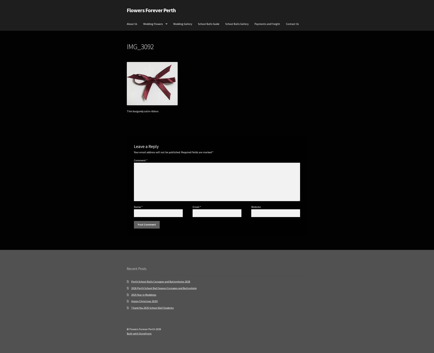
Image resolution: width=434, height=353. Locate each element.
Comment (140, 160)
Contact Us (292, 24)
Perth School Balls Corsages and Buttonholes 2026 (160, 281)
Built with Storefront (139, 333)
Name (138, 207)
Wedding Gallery (182, 24)
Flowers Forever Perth (151, 10)
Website (256, 207)
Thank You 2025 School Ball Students (152, 307)
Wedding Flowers (153, 24)
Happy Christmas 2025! (144, 301)
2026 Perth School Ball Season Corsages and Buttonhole (164, 288)
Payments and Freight (267, 24)
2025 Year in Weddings (143, 294)
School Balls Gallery (237, 24)
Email (197, 207)
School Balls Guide (208, 24)
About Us (132, 24)
